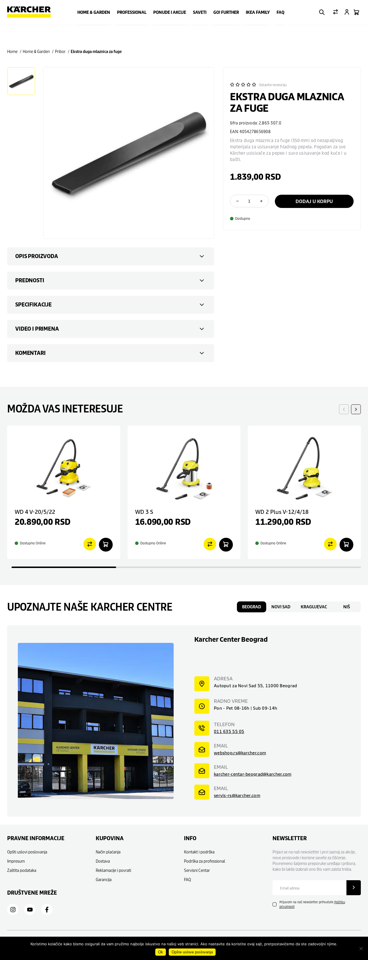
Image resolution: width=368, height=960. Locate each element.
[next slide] (356, 409)
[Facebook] (47, 909)
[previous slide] (344, 409)
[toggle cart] (356, 12)
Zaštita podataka (21, 870)
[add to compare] (89, 544)
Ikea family (258, 12)
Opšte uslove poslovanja (192, 952)
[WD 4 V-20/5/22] (64, 468)
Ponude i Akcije (169, 12)
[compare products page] (335, 12)
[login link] (347, 12)
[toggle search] (321, 12)
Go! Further (226, 12)
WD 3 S (144, 512)
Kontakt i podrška (199, 851)
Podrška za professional (204, 861)
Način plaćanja (108, 851)
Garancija (104, 879)
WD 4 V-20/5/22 (35, 512)
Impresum (16, 861)
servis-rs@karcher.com (237, 795)
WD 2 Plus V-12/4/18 (281, 512)
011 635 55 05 (229, 731)
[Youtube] (30, 909)
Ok (160, 952)
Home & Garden (93, 12)
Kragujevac (314, 606)
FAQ (280, 12)
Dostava (103, 861)
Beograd (251, 606)
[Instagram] (13, 909)
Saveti (199, 12)
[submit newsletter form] (353, 887)
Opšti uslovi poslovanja (27, 851)
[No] (361, 948)
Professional (131, 12)
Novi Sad (280, 606)
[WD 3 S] (184, 468)
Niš (346, 606)
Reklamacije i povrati (113, 870)
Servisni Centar (197, 870)
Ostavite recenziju (273, 85)
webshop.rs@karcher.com (240, 752)
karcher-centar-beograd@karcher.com (253, 774)
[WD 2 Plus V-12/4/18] (304, 468)
